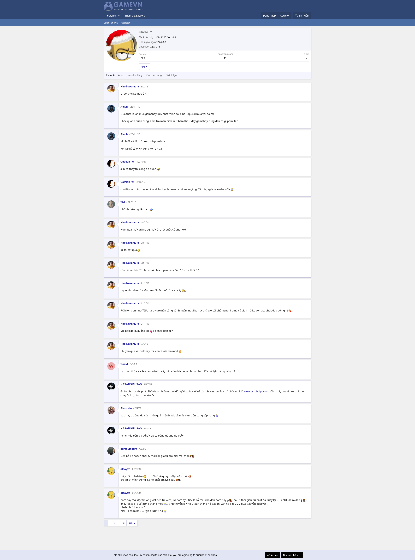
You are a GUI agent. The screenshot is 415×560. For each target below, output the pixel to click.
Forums (111, 15)
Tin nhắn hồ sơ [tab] (114, 75)
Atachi (124, 106)
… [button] (118, 523)
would (124, 364)
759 (143, 57)
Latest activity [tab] (134, 75)
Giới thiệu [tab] (171, 75)
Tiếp (131, 523)
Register (125, 22)
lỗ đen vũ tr (170, 37)
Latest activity (111, 22)
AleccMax (126, 408)
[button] (119, 15)
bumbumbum (128, 448)
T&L (123, 202)
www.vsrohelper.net (256, 391)
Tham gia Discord (135, 15)
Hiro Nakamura (129, 86)
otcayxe (125, 469)
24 (124, 523)
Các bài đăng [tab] (154, 75)
